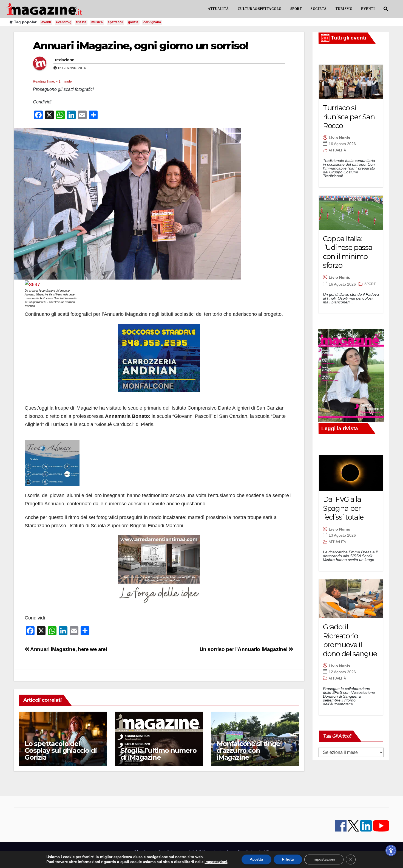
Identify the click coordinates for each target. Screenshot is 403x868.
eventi (46, 22)
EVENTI (368, 9)
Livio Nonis (339, 138)
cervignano (152, 22)
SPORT (296, 9)
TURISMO (344, 9)
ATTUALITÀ (218, 9)
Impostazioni (324, 859)
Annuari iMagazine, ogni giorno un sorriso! (140, 45)
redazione (65, 59)
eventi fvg (63, 22)
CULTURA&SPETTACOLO (260, 9)
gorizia (133, 22)
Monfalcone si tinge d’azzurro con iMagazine (248, 750)
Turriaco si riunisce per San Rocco (348, 116)
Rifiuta (288, 859)
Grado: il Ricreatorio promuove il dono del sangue (350, 640)
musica (97, 22)
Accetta (256, 859)
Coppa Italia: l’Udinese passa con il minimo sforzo (347, 252)
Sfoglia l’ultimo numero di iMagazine (158, 753)
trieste (81, 22)
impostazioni (216, 861)
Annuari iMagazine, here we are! (68, 649)
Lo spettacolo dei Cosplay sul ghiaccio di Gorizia (61, 750)
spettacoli (115, 22)
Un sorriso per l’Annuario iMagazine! (244, 649)
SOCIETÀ (319, 9)
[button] (386, 9)
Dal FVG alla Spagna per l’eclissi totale (343, 508)
